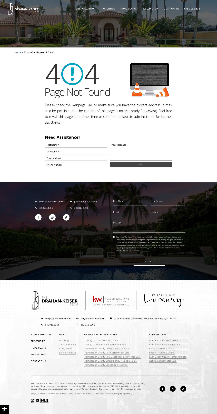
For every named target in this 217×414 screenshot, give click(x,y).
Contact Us (171, 9)
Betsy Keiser (65, 349)
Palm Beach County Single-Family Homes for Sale (111, 361)
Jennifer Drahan (67, 344)
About (63, 334)
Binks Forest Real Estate (161, 349)
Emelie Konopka (67, 353)
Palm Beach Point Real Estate (164, 344)
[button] (4, 409)
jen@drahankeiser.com (85, 202)
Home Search (129, 9)
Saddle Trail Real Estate (161, 353)
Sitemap (89, 394)
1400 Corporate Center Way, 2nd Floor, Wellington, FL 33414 (145, 319)
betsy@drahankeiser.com (52, 202)
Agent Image (128, 394)
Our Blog (63, 340)
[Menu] (207, 9)
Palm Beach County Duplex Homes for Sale (107, 353)
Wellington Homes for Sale (162, 361)
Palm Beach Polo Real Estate (164, 340)
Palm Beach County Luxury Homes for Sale (107, 349)
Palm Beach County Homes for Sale (167, 357)
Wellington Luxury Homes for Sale (102, 340)
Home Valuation (84, 9)
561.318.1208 (192, 9)
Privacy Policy (120, 240)
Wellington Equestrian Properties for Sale (105, 344)
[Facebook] (38, 217)
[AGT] (66, 217)
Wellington (150, 9)
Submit (149, 261)
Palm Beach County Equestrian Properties (106, 365)
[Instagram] (52, 217)
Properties (107, 9)
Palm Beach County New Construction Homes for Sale (112, 357)
